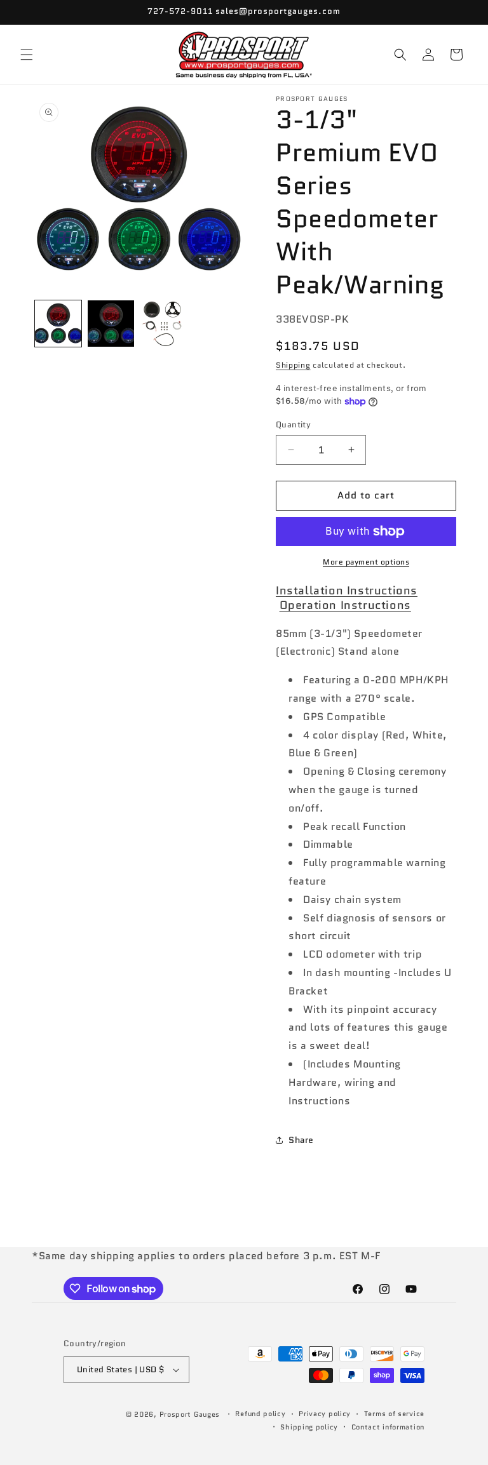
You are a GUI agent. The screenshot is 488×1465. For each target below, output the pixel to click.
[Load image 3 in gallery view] (163, 323)
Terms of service (394, 1413)
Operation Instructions (345, 605)
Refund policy (260, 1413)
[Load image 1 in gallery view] (58, 323)
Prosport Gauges (189, 1414)
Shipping (293, 364)
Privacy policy (325, 1413)
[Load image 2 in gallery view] (111, 323)
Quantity (293, 424)
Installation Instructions (346, 590)
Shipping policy (309, 1427)
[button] (27, 55)
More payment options (366, 561)
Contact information (387, 1427)
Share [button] (301, 1140)
